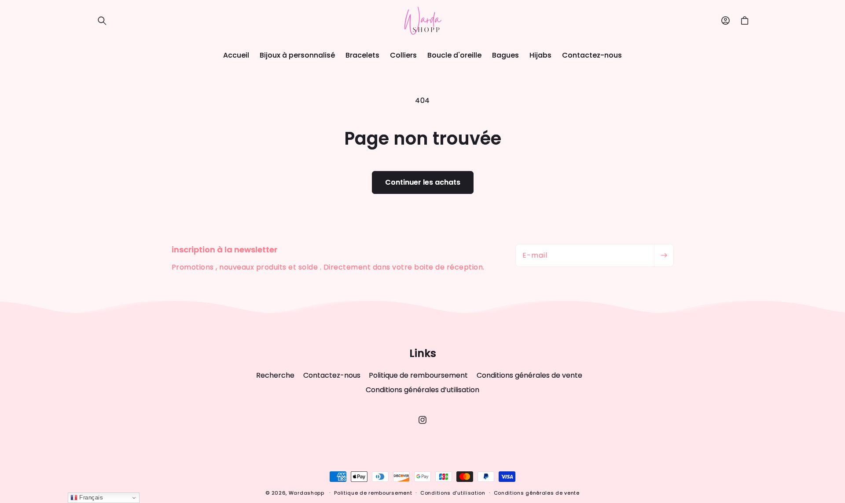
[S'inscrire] (663, 255)
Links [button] (422, 353)
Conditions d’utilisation (452, 492)
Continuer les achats (422, 182)
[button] (102, 20)
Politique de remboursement (418, 375)
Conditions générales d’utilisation (422, 390)
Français (90, 497)
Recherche (275, 375)
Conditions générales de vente (529, 375)
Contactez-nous (331, 375)
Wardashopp (306, 492)
